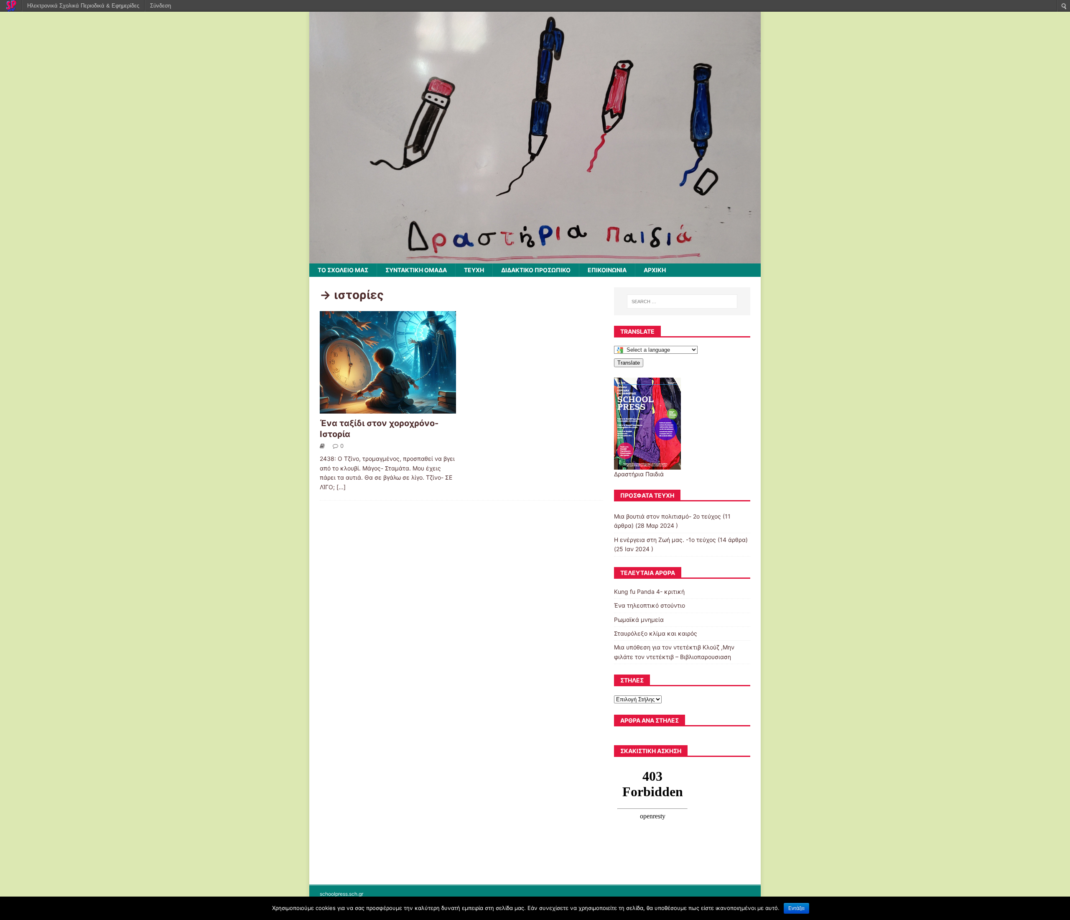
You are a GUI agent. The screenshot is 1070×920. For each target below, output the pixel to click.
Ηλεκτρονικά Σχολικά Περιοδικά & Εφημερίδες (83, 6)
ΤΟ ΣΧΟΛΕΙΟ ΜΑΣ (343, 269)
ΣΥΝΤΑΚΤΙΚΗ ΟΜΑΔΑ (416, 269)
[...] (341, 487)
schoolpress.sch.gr (341, 894)
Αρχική (655, 269)
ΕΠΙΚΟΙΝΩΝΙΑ (607, 269)
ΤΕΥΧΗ (474, 269)
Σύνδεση (160, 6)
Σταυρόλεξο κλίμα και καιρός (655, 633)
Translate (628, 363)
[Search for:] (682, 301)
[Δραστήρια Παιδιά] (535, 258)
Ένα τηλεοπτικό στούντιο (649, 605)
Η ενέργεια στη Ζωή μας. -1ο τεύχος (665, 539)
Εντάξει (796, 908)
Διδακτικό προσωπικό (536, 269)
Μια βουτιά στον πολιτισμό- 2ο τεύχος (667, 516)
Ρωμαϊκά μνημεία (639, 619)
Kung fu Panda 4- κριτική (649, 591)
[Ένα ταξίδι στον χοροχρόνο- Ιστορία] (388, 408)
